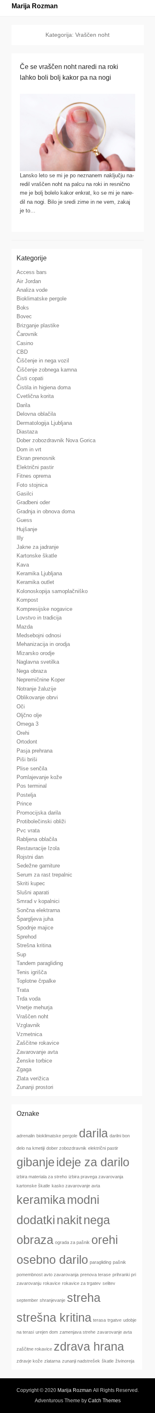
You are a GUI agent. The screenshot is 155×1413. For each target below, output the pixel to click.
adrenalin (26, 1135)
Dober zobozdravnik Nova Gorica (56, 440)
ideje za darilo (92, 1162)
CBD (22, 352)
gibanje (36, 1162)
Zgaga (24, 1069)
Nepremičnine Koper (41, 680)
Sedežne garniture (38, 866)
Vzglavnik (28, 1025)
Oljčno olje (29, 715)
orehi (104, 1239)
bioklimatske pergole (56, 1135)
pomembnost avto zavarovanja (48, 1274)
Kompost (27, 600)
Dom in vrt (29, 449)
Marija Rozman (35, 6)
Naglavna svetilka (38, 662)
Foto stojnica (32, 485)
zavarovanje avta (114, 1332)
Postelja (26, 795)
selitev (109, 1283)
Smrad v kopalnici (38, 901)
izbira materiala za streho (42, 1176)
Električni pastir (35, 467)
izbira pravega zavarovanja (96, 1176)
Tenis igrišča (32, 972)
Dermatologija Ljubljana (44, 423)
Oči (21, 706)
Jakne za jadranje (38, 547)
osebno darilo (52, 1259)
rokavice (51, 1283)
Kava (23, 565)
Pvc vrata (28, 830)
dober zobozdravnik (66, 1148)
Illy (20, 538)
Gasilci (25, 494)
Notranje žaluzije (36, 689)
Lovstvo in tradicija (39, 618)
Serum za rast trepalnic (44, 875)
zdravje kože (30, 1360)
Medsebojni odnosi (39, 635)
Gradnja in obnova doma (46, 511)
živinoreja (124, 1360)
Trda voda (29, 999)
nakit (69, 1220)
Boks (23, 308)
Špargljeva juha (35, 919)
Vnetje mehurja (34, 1007)
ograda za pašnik (72, 1242)
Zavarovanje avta (37, 1052)
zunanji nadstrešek (81, 1360)
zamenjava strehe (77, 1332)
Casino (25, 343)
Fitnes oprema (34, 476)
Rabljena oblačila (37, 839)
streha (83, 1297)
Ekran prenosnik (36, 458)
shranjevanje (52, 1300)
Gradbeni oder (33, 502)
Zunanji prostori (35, 1087)
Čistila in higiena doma (44, 387)
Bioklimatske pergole (42, 298)
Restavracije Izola (38, 848)
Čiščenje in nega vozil (43, 360)
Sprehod (26, 937)
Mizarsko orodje (36, 653)
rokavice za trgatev (81, 1283)
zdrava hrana (89, 1346)
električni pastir (103, 1148)
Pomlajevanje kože (39, 777)
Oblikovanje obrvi (37, 697)
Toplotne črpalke (36, 981)
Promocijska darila (39, 813)
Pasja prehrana (34, 751)
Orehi (23, 733)
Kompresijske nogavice (44, 609)
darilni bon (120, 1135)
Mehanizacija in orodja (43, 644)
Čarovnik (27, 334)
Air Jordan (29, 281)
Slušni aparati (33, 892)
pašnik (119, 1262)
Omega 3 (27, 724)
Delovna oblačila (36, 414)
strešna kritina (54, 1317)
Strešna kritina (34, 945)
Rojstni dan (30, 857)
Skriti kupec (31, 883)
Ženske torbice (34, 1061)
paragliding (100, 1262)
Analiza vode (32, 290)
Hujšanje (27, 529)
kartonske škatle (33, 1185)
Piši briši (27, 759)
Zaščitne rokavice (38, 1043)
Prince (24, 804)
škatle (108, 1360)
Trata (23, 990)
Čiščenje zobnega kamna (47, 370)
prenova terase (95, 1274)
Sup (21, 954)
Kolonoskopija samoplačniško (52, 591)
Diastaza (27, 432)
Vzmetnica (29, 1034)
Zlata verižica (33, 1078)
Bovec (24, 316)
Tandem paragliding (40, 963)
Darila (23, 405)
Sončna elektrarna (38, 910)
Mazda (25, 627)
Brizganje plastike (38, 325)
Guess (24, 520)
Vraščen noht (32, 1016)
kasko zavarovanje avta (76, 1185)
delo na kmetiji (31, 1148)
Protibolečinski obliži (41, 821)
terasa (99, 1320)
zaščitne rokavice (34, 1348)
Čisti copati (30, 378)
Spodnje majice (35, 928)
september (27, 1300)
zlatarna (52, 1360)
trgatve (114, 1320)
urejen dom (47, 1332)
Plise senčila (32, 768)
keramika (41, 1199)
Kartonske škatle (37, 556)
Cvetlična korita (35, 396)
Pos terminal (32, 786)
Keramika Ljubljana (39, 573)
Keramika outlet (35, 582)
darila (93, 1133)
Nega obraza (32, 671)
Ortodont (27, 742)
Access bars (32, 272)
